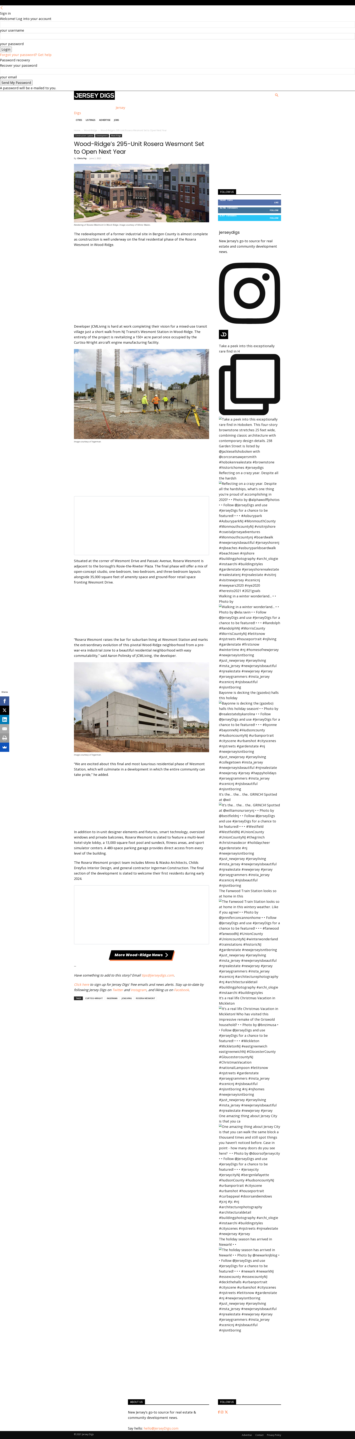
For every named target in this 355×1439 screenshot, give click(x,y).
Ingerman (112, 998)
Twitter (117, 990)
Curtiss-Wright (94, 998)
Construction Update (84, 135)
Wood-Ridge (90, 130)
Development (102, 135)
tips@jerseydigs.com (158, 975)
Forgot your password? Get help (26, 54)
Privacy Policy (274, 1435)
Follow (274, 210)
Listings (90, 120)
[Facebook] (219, 1412)
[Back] (1, 8)
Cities (79, 120)
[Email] (4, 728)
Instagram (138, 990)
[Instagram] (222, 1412)
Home (77, 130)
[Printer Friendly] (4, 738)
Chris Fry (82, 158)
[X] (4, 710)
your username (12, 30)
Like (276, 202)
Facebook (181, 990)
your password (12, 44)
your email (8, 77)
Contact (259, 1435)
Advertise (104, 120)
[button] (276, 95)
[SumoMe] (4, 747)
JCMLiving (126, 998)
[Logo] (94, 98)
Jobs (116, 120)
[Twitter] (226, 1412)
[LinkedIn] (4, 719)
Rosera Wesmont (145, 998)
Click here (81, 984)
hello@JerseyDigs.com (161, 1428)
